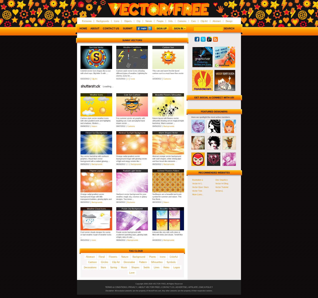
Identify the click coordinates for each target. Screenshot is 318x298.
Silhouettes (156, 262)
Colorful (174, 256)
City (138, 21)
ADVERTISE (181, 287)
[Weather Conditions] (132, 68)
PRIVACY (132, 287)
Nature (148, 21)
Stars (103, 267)
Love (131, 272)
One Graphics (221, 180)
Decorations (90, 267)
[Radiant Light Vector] (132, 192)
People (160, 21)
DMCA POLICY (206, 287)
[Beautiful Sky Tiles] (168, 230)
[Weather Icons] (96, 116)
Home (83, 28)
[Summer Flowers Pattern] (168, 192)
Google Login (153, 28)
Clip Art (204, 21)
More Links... (198, 194)
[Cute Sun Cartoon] (132, 116)
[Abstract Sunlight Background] (132, 154)
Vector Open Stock (200, 187)
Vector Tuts (197, 191)
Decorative (129, 262)
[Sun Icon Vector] (96, 68)
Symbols (171, 262)
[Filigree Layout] (96, 192)
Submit (127, 28)
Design (229, 21)
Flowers (113, 256)
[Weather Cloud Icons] (96, 230)
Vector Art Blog (221, 183)
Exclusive (86, 21)
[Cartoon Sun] (168, 68)
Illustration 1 (197, 180)
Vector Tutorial (221, 187)
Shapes (135, 267)
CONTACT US (167, 287)
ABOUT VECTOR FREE (149, 287)
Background (138, 256)
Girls (170, 21)
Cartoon (92, 262)
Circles (104, 262)
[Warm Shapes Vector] (168, 154)
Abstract (217, 21)
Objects (128, 21)
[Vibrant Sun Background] (96, 154)
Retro (166, 267)
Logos (176, 267)
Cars (193, 21)
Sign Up (162, 28)
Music (124, 267)
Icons (116, 21)
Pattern (143, 262)
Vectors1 (219, 191)
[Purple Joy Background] (132, 230)
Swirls (146, 267)
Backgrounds (102, 21)
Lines (156, 267)
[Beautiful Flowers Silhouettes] (168, 116)
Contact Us (111, 28)
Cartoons (182, 21)
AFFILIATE (193, 287)
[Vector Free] (159, 16)
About (94, 28)
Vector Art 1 (197, 183)
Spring (113, 267)
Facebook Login (141, 28)
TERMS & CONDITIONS (116, 287)
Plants (152, 256)
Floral (102, 256)
